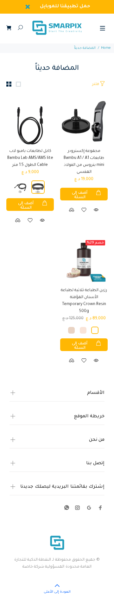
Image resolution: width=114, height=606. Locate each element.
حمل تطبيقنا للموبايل (65, 6)
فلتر (95, 84)
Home (106, 48)
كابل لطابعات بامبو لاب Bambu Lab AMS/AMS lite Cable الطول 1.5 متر (30, 158)
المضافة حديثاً (85, 48)
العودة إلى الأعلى (57, 592)
